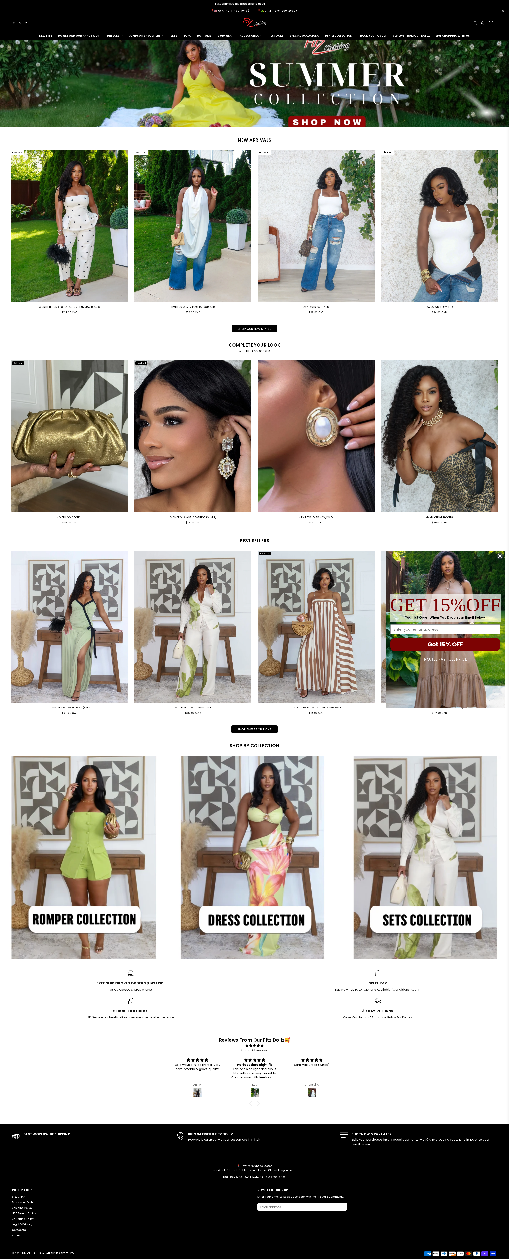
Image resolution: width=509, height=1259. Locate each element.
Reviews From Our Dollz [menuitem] (411, 36)
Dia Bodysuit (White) (439, 307)
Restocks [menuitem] (276, 36)
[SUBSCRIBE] (342, 1207)
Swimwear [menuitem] (225, 36)
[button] (251, 1103)
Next (503, 444)
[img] (254, 1045)
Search (17, 1235)
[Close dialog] (499, 556)
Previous (5, 444)
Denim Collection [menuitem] (338, 36)
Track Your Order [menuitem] (372, 36)
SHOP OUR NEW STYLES (254, 329)
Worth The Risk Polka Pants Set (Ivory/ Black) (69, 307)
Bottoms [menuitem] (204, 36)
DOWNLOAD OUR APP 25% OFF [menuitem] (79, 36)
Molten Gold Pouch (69, 517)
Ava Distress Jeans (316, 307)
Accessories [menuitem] (249, 36)
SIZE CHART (19, 1197)
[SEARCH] (475, 23)
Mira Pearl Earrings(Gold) (316, 517)
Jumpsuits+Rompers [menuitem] (145, 36)
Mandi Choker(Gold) (439, 517)
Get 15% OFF (445, 644)
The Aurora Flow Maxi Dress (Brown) (316, 707)
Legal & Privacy (22, 1224)
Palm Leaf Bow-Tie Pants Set (193, 707)
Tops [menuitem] (187, 36)
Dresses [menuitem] (113, 36)
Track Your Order (23, 1202)
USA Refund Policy (24, 1213)
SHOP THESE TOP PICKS (254, 729)
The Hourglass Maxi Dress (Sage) (70, 707)
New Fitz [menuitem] (45, 36)
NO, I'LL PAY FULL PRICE (445, 659)
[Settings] (495, 23)
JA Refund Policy (23, 1219)
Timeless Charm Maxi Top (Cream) (193, 307)
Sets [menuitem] (173, 36)
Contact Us (19, 1230)
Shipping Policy (22, 1208)
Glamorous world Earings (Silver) (193, 517)
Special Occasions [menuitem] (304, 36)
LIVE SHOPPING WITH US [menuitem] (453, 36)
